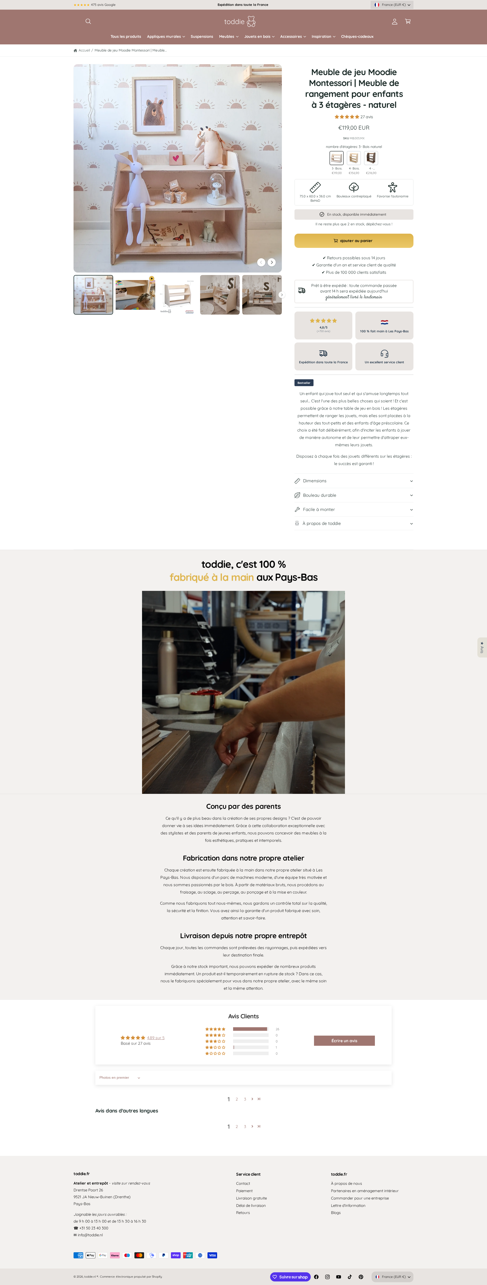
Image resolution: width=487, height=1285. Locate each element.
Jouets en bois (257, 36)
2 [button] (237, 1099)
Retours (243, 1212)
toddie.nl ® (91, 1276)
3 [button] (245, 1099)
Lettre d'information (348, 1205)
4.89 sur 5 (156, 1037)
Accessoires (291, 36)
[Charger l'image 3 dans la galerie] (220, 295)
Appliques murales (164, 36)
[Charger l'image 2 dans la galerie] (177, 295)
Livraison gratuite (251, 1198)
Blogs (336, 1212)
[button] (88, 21)
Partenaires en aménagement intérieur (365, 1190)
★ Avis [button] (482, 647)
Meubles (226, 36)
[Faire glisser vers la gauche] (261, 262)
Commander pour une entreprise (360, 1198)
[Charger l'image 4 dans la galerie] (262, 295)
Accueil (84, 50)
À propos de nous (346, 1183)
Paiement (244, 1190)
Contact (243, 1183)
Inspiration (321, 36)
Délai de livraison (251, 1205)
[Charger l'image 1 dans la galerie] (93, 295)
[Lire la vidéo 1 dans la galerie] (135, 295)
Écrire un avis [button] (344, 1040)
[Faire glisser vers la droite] (272, 262)
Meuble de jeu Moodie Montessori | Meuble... (131, 50)
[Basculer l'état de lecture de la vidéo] (243, 692)
